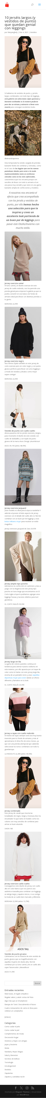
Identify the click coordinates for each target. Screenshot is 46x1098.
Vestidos (33, 32)
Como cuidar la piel (12, 1030)
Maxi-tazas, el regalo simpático (16, 994)
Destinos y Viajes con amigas (16, 1041)
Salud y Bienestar (11, 1055)
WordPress (24, 1095)
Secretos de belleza (12, 1059)
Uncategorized (10, 1066)
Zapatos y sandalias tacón (15, 1077)
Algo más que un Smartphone (16, 1001)
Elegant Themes (23, 1092)
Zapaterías (9, 1073)
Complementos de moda (14, 1034)
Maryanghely (12, 32)
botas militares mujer (13, 521)
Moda (7, 1048)
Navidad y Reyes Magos (14, 1052)
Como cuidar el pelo (12, 1026)
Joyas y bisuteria (11, 1044)
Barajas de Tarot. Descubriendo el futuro (20, 1004)
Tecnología (9, 1062)
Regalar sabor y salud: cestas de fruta (19, 997)
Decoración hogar (11, 1037)
